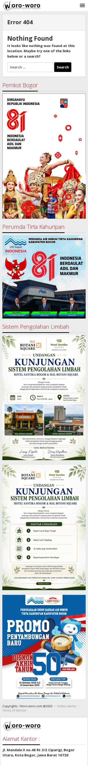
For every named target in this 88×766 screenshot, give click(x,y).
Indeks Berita (66, 706)
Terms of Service (14, 710)
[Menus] (82, 5)
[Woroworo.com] (21, 5)
